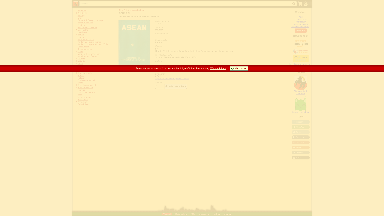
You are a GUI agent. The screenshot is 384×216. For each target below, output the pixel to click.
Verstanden (241, 68)
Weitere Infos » (218, 68)
